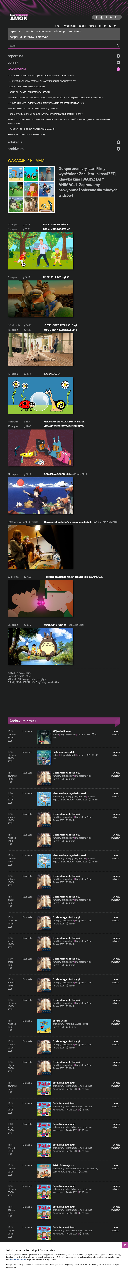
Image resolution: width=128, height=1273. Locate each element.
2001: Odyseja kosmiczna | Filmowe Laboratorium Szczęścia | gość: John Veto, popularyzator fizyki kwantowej (59, 121)
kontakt (92, 25)
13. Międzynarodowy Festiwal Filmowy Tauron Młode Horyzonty (43, 81)
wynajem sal (70, 25)
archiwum (75, 31)
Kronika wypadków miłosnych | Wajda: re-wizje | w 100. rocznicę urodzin (46, 114)
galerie (82, 25)
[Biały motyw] (96, 17)
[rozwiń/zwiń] (118, 56)
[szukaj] (118, 45)
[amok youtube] (105, 25)
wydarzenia (43, 31)
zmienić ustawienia (17, 1260)
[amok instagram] (115, 25)
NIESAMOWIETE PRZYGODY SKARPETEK (64, 421)
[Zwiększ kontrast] (102, 17)
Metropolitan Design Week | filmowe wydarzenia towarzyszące (42, 75)
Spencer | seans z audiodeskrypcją (27, 134)
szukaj (64, 46)
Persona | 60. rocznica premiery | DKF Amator (32, 129)
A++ (117, 17)
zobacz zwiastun (115, 733)
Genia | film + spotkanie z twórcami (27, 86)
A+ (110, 17)
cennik (29, 31)
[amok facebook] (100, 25)
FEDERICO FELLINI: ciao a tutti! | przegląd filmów (34, 108)
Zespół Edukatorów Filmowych (29, 37)
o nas (58, 25)
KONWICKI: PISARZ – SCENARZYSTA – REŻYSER (30, 92)
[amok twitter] (110, 25)
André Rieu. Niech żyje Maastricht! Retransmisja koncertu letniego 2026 (47, 103)
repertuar (16, 31)
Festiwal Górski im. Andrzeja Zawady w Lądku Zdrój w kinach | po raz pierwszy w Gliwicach (56, 97)
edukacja (59, 31)
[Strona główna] (64, 11)
